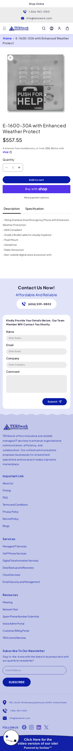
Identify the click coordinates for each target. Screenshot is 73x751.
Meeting (7, 602)
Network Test (10, 609)
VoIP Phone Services (14, 553)
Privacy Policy (11, 511)
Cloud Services (11, 574)
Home (7, 38)
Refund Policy (11, 518)
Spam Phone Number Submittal (21, 616)
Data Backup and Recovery (18, 567)
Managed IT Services (15, 546)
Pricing (7, 490)
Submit (52, 401)
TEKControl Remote (14, 637)
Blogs (6, 525)
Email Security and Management (21, 581)
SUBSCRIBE (17, 682)
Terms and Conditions (15, 504)
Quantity (8, 159)
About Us (8, 483)
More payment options (36, 197)
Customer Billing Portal (16, 630)
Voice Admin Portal (13, 623)
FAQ (5, 497)
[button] (4, 28)
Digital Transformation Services (20, 560)
